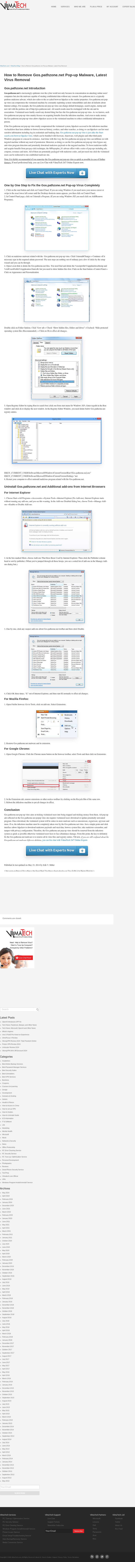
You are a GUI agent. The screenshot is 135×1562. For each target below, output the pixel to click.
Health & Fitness (8, 1102)
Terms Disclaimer (73, 1557)
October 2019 (7, 1273)
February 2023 (7, 1215)
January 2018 (7, 1340)
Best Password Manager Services (14, 1067)
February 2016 (7, 1382)
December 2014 (8, 1426)
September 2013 (8, 1475)
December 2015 (8, 1388)
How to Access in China (10, 1106)
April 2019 (6, 1292)
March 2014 (6, 1455)
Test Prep (5, 1173)
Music (4, 1138)
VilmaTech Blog (15, 66)
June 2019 (6, 1286)
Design (4, 1090)
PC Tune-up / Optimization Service (14, 1157)
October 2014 (7, 1433)
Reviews (5, 1166)
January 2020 (7, 1263)
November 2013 (8, 1468)
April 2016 (6, 1375)
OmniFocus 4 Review (10, 1038)
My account (112, 7)
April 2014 (6, 1452)
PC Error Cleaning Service (11, 1150)
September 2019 (8, 1276)
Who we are (80, 7)
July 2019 (5, 1282)
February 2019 (7, 1298)
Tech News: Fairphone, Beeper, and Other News (19, 1025)
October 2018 (7, 1311)
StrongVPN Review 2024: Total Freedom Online (19, 1041)
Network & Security (9, 1141)
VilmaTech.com (4, 66)
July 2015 (5, 1404)
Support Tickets (54, 1522)
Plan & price (96, 7)
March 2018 (6, 1334)
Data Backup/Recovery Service (15, 1539)
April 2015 (6, 1414)
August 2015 (6, 1401)
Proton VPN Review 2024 (11, 1044)
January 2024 (7, 1202)
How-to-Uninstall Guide (10, 1115)
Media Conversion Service (13, 1542)
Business (5, 1080)
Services (65, 7)
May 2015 (5, 1410)
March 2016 (6, 1378)
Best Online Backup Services (12, 1064)
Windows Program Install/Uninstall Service (17, 1182)
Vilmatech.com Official (10, 1176)
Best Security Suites (9, 1070)
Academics (6, 1061)
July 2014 (5, 1443)
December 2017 (8, 1343)
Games (4, 1099)
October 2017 (7, 1350)
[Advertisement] (67, 33)
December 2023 (8, 1206)
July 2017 (5, 1359)
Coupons (5, 1083)
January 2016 (7, 1385)
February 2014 (7, 1459)
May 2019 (5, 1289)
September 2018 (8, 1314)
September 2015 (8, 1398)
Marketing (5, 1128)
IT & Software (7, 1122)
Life (3, 1125)
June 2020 (6, 1247)
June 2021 (6, 1222)
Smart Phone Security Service (13, 1170)
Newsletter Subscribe (56, 1525)
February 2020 (7, 1260)
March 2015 (6, 1417)
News (4, 1144)
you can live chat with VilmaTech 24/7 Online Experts (64, 840)
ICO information (7, 1118)
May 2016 (5, 1372)
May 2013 (5, 1481)
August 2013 (6, 1478)
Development (7, 1093)
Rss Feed (118, 1529)
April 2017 (6, 1369)
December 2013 (8, 1465)
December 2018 (8, 1305)
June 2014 (6, 1446)
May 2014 (5, 1449)
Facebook (119, 1519)
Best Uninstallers (8, 1074)
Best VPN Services (9, 1077)
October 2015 (7, 1394)
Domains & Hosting (9, 1096)
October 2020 (7, 1241)
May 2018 (5, 1327)
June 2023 (6, 1209)
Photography (6, 1163)
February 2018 (7, 1337)
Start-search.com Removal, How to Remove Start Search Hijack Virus (27, 871)
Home (53, 7)
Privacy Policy (62, 1557)
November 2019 (8, 1270)
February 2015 (7, 1420)
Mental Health (7, 1131)
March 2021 (6, 1231)
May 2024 (5, 1193)
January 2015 (7, 1423)
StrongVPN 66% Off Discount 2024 (14, 1051)
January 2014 (7, 1462)
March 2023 (6, 1212)
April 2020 (6, 1254)
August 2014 (6, 1439)
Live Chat (51, 1519)
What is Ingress (7, 1031)
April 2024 (6, 1196)
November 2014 (8, 1430)
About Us (118, 1525)
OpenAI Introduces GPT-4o (11, 1022)
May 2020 (5, 1250)
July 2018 (5, 1321)
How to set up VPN (9, 1109)
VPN (4, 1179)
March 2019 (6, 1295)
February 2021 (7, 1234)
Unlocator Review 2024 (10, 1047)
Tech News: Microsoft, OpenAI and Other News (19, 1028)
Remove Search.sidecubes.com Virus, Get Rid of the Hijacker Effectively (71, 871)
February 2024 (7, 1199)
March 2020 (6, 1257)
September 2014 (8, 1436)
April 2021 (6, 1228)
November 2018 (8, 1308)
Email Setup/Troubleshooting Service (17, 1536)
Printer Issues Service (11, 1532)
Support (54, 1557)
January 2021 (7, 1238)
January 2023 (7, 1218)
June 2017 (6, 1362)
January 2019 (7, 1302)
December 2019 (8, 1266)
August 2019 (6, 1279)
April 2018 (6, 1330)
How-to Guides (7, 1112)
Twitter (117, 1522)
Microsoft (5, 1134)
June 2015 (6, 1407)
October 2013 (7, 1471)
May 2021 (5, 1225)
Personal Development (10, 1160)
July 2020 (5, 1244)
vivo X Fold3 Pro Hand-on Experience (15, 1035)
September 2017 (8, 1353)
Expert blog (129, 7)
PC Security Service (9, 1154)
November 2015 (8, 1391)
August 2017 (6, 1356)
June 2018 (6, 1324)
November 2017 (8, 1346)
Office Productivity (8, 1147)
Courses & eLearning (10, 1086)
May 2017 (5, 1366)
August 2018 (6, 1318)
